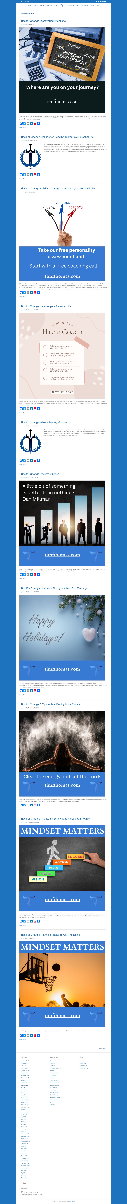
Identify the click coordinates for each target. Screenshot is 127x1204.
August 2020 (24, 1143)
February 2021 (25, 1129)
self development (54, 1085)
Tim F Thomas (54, 1095)
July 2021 (23, 1116)
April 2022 (23, 1095)
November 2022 (25, 1078)
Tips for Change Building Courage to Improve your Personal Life (58, 188)
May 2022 (23, 1092)
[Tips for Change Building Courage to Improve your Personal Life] (62, 237)
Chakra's (52, 1065)
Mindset (52, 1078)
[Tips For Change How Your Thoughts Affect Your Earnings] (62, 637)
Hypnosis (52, 1070)
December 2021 (25, 1104)
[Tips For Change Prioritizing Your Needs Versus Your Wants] (62, 868)
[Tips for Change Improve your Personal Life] (62, 355)
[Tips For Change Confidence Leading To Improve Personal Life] (30, 157)
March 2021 (24, 1126)
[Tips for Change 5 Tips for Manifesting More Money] (62, 753)
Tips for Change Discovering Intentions (43, 20)
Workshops (84, 5)
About (42, 5)
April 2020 (23, 1153)
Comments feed (83, 1065)
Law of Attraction (54, 1073)
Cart (98, 5)
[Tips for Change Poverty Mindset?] (62, 523)
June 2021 (24, 1119)
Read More (22, 127)
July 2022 (23, 1087)
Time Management (55, 1097)
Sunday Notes (54, 1092)
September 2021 (25, 1112)
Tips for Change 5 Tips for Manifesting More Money (50, 704)
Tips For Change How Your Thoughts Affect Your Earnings (54, 588)
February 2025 (25, 1063)
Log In (36, 5)
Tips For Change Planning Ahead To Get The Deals (50, 934)
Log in (81, 1061)
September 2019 (25, 1168)
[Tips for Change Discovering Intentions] (62, 70)
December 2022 (25, 1075)
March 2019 (24, 1177)
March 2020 (24, 1155)
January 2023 (24, 1073)
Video (51, 1102)
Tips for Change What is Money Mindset (44, 422)
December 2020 (25, 1134)
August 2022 (24, 1085)
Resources (70, 5)
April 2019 (23, 1175)
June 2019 (24, 1170)
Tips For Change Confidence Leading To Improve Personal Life (57, 136)
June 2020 (24, 1148)
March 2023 (24, 1068)
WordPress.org (83, 1068)
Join (77, 5)
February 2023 (25, 1070)
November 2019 (25, 1165)
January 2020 (24, 1160)
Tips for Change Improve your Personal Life (46, 306)
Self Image (53, 1090)
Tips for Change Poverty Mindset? (40, 474)
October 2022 (24, 1080)
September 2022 (25, 1082)
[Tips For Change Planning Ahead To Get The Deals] (62, 984)
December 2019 (25, 1163)
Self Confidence (54, 1082)
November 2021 (25, 1107)
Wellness (52, 1104)
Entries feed (82, 1063)
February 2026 (25, 1061)
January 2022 (24, 1102)
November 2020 (25, 1136)
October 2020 (24, 1138)
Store (92, 5)
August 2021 (24, 1114)
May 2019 (23, 1173)
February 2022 (25, 1099)
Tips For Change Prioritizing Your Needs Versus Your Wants (55, 818)
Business (52, 1063)
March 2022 (24, 1097)
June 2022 (24, 1090)
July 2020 (23, 1146)
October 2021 (24, 1109)
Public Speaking (54, 1080)
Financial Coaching (55, 1068)
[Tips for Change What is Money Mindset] (30, 442)
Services (49, 5)
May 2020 (23, 1151)
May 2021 (23, 1121)
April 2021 (23, 1124)
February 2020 (25, 1158)
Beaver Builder (71, 1201)
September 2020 (25, 1141)
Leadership (53, 1075)
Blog (56, 5)
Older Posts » (102, 1048)
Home (29, 5)
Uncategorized (54, 1099)
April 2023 (23, 1065)
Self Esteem (53, 1087)
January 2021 (24, 1131)
